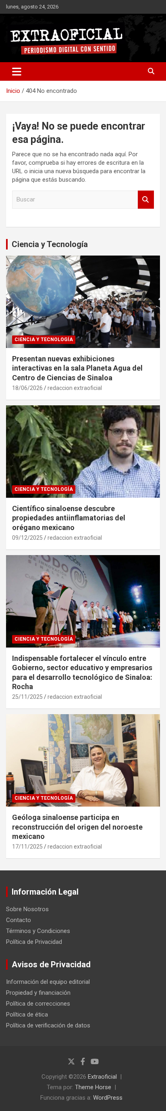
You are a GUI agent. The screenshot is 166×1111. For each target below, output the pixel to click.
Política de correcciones (38, 1003)
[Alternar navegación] (16, 71)
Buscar (146, 200)
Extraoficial (102, 1076)
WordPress (107, 1097)
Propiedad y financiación (38, 992)
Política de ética (27, 1014)
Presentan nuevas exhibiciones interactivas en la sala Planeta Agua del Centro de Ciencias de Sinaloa (77, 368)
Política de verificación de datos (48, 1025)
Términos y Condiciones (38, 931)
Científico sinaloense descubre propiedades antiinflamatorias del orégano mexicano (68, 518)
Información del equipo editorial (48, 981)
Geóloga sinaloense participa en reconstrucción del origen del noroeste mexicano (77, 827)
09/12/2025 (27, 538)
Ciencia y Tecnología (50, 244)
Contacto (18, 920)
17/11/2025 (27, 846)
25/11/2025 (27, 697)
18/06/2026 (27, 388)
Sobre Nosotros (27, 909)
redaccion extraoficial (75, 388)
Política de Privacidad (34, 941)
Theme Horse (93, 1087)
